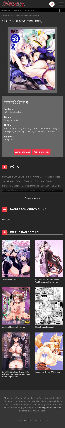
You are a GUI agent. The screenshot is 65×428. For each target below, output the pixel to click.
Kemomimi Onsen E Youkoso (47, 372)
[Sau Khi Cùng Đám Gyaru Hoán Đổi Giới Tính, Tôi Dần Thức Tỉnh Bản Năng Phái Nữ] (16, 351)
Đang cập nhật (11, 120)
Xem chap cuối (41, 152)
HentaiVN (28, 421)
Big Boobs (33, 128)
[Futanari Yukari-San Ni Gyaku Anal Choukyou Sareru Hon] (49, 258)
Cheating (19, 131)
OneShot (6, 220)
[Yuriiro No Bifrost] (16, 258)
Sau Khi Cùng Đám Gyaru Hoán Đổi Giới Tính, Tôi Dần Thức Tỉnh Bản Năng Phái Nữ (16, 374)
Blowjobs (9, 131)
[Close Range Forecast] (49, 306)
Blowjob (55, 128)
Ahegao (13, 128)
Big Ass (22, 128)
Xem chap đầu (22, 152)
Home (4, 15)
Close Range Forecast (44, 327)
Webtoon (29, 10)
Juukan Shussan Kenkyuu (13, 327)
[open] (61, 4)
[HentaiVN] (13, 4)
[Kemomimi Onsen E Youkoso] (49, 351)
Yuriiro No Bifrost (9, 280)
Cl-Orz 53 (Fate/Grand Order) (27, 15)
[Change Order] (44, 209)
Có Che (29, 131)
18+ (11, 15)
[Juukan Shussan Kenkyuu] (16, 306)
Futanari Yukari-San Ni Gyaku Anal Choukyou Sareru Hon (47, 281)
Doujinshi (5, 10)
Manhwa (17, 10)
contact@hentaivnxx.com (49, 407)
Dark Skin (40, 131)
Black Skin (45, 128)
